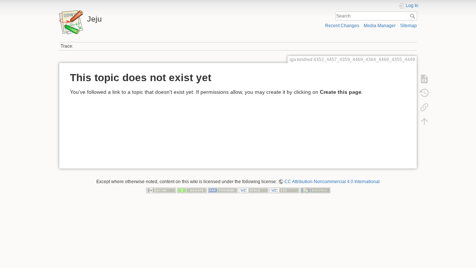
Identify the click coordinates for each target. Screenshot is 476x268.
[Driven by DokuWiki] (315, 190)
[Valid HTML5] (253, 190)
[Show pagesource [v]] (424, 79)
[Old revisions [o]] (424, 93)
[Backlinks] (424, 107)
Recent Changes (342, 25)
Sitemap (408, 25)
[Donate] (192, 190)
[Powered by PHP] (223, 190)
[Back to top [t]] (424, 121)
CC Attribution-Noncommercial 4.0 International (332, 181)
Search (413, 16)
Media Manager (380, 25)
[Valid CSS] (284, 190)
